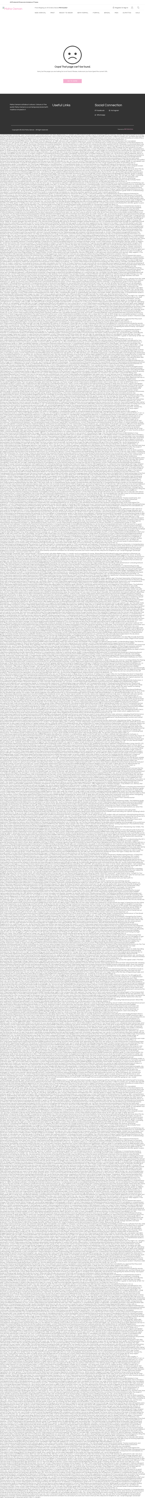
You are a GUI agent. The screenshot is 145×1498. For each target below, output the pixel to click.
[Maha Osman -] (12, 9)
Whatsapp (100, 115)
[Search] (138, 8)
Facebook (100, 110)
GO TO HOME (72, 81)
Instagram (115, 110)
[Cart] (132, 8)
